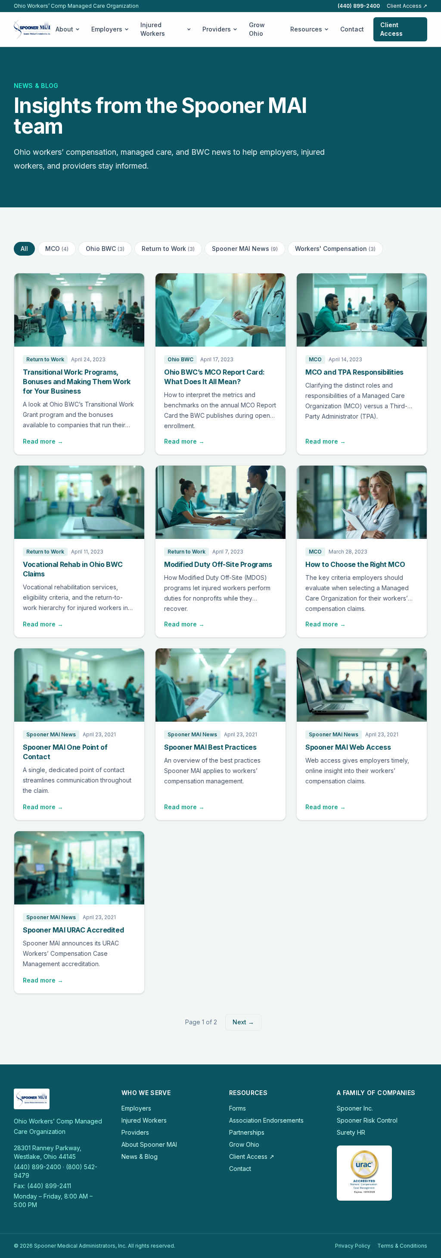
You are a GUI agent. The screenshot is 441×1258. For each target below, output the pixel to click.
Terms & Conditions (402, 1245)
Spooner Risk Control (367, 1120)
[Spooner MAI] (32, 29)
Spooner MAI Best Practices (210, 747)
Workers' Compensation (335, 248)
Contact (352, 29)
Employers (106, 29)
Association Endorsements (266, 1120)
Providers (216, 29)
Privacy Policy (352, 1245)
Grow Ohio (257, 29)
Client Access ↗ (407, 6)
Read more (43, 441)
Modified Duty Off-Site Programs (218, 564)
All (24, 248)
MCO (56, 248)
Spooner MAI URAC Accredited (73, 930)
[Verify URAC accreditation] (364, 1173)
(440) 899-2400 (359, 6)
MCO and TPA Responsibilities (354, 372)
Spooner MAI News (245, 248)
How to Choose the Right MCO (355, 564)
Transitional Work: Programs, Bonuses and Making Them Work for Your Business (76, 381)
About (64, 29)
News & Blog (139, 1156)
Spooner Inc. (355, 1108)
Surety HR (351, 1132)
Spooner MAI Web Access (348, 747)
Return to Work (168, 248)
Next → (243, 1022)
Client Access (391, 29)
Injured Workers (152, 29)
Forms (237, 1108)
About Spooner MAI (149, 1144)
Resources (306, 29)
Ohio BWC (105, 248)
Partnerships (246, 1132)
